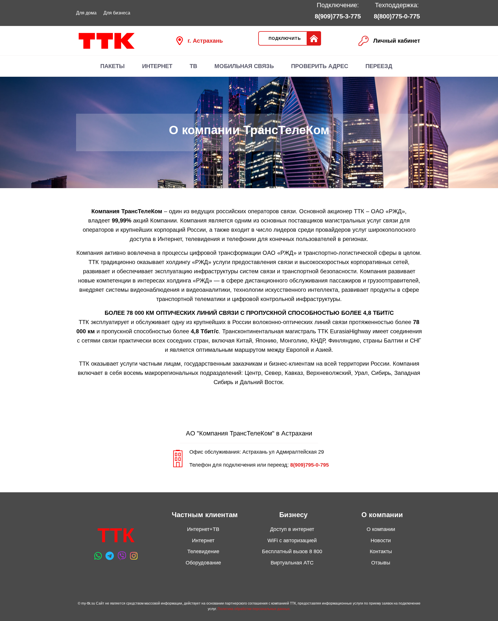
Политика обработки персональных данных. (254, 609)
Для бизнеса (116, 12)
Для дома (86, 12)
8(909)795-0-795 (309, 465)
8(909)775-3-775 (338, 16)
